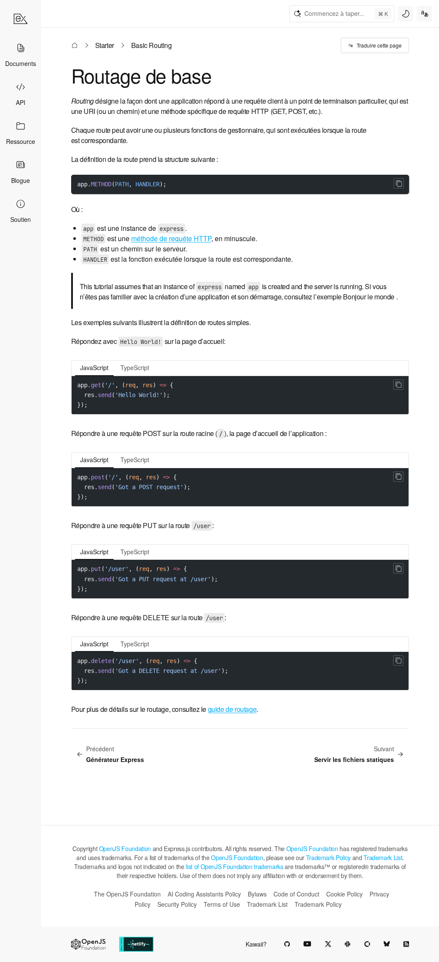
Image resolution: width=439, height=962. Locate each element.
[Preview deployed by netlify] (136, 944)
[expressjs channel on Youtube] (307, 944)
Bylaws (257, 894)
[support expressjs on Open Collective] (367, 944)
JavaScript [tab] (94, 367)
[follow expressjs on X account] (328, 944)
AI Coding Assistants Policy (204, 894)
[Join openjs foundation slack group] (347, 944)
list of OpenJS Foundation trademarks (234, 866)
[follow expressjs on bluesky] (387, 944)
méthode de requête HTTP (171, 238)
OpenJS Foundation (125, 848)
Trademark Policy (328, 857)
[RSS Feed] (406, 944)
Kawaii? (256, 944)
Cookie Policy (344, 894)
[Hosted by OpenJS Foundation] (88, 944)
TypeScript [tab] (134, 367)
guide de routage (232, 709)
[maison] (20, 19)
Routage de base (141, 75)
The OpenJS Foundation (127, 894)
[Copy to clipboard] (399, 183)
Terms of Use (222, 904)
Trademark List (383, 857)
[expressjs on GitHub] (287, 944)
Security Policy (177, 904)
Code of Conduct (296, 894)
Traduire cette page (379, 45)
